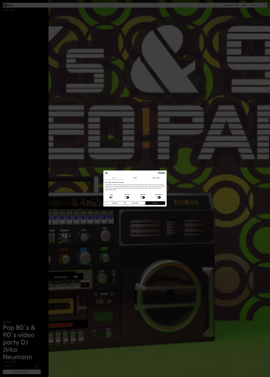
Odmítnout (114, 203)
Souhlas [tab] (114, 177)
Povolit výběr (135, 203)
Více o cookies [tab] (156, 177)
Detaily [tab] (135, 177)
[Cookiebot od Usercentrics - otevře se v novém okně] (159, 173)
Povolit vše (155, 203)
